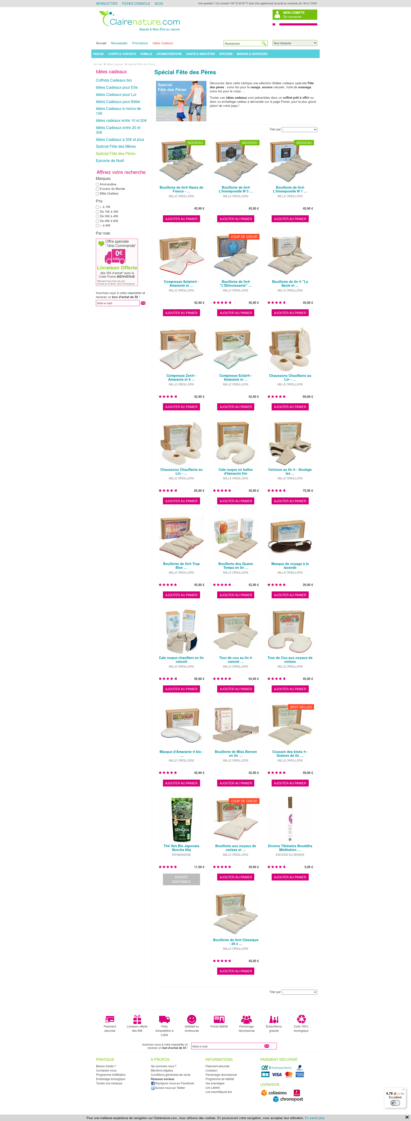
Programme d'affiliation (111, 1074)
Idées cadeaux (111, 71)
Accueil (101, 43)
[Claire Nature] (138, 31)
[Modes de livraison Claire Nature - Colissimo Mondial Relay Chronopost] (283, 1101)
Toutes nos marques (109, 1083)
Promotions (140, 43)
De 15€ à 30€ (109, 211)
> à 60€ (105, 225)
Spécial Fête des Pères (115, 153)
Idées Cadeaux (163, 43)
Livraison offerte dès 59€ (137, 1028)
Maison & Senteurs (252, 54)
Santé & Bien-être (200, 54)
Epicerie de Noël (110, 160)
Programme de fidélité (220, 1079)
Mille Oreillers (109, 193)
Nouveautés (119, 43)
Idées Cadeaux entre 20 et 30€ (118, 130)
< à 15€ (105, 206)
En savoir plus (315, 1118)
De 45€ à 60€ (109, 220)
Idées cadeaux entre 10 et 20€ (121, 120)
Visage (98, 54)
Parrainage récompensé (247, 1028)
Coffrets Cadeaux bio (114, 80)
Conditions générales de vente (171, 1074)
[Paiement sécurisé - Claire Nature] (283, 1077)
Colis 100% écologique (301, 1028)
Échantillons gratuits (274, 1028)
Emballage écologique (110, 1079)
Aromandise (108, 184)
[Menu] (403, 1090)
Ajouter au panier (181, 218)
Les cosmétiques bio (219, 1092)
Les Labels (213, 1087)
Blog (159, 3)
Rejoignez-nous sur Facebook (174, 1083)
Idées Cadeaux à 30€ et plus (120, 139)
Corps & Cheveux (122, 54)
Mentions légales (162, 1070)
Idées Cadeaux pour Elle (117, 87)
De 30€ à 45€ (109, 216)
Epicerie (226, 54)
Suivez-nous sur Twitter (170, 1088)
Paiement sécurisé (110, 1028)
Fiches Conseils (136, 3)
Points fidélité (219, 1026)
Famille (146, 54)
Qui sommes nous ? (163, 1066)
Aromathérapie (169, 54)
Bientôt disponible (181, 879)
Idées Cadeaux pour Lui (116, 94)
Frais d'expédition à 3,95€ (165, 1030)
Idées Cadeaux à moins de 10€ (118, 111)
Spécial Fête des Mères (116, 146)
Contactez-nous (106, 1070)
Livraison (211, 1070)
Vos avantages (215, 1083)
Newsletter (106, 3)
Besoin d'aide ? (106, 1066)
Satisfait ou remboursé (192, 1028)
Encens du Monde (112, 188)
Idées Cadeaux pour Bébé (118, 101)
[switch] (395, 1103)
